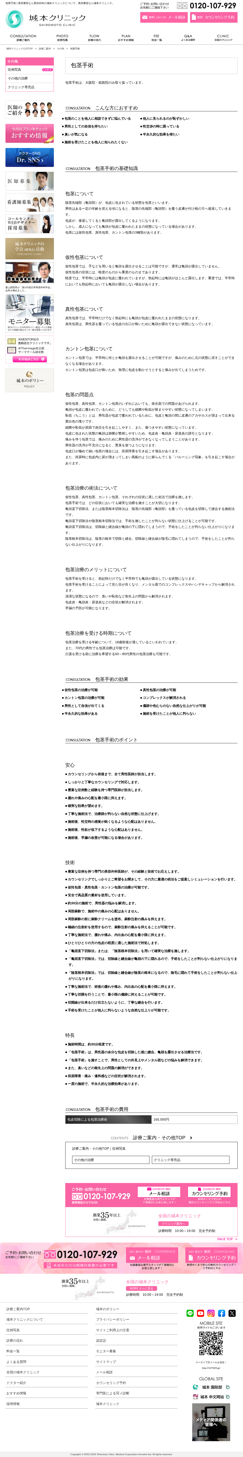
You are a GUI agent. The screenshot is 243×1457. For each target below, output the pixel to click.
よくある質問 (189, 39)
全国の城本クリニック (23, 1372)
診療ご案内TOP (18, 1309)
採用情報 (13, 1404)
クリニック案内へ (173, 1223)
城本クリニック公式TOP (19, 48)
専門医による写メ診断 (112, 1393)
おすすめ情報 (126, 39)
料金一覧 (157, 39)
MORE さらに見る (141, 1288)
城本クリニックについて (24, 1319)
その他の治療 (84, 1160)
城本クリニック (107, 1404)
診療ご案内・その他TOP (161, 1137)
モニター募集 (106, 1351)
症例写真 (62, 39)
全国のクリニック (221, 39)
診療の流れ (94, 39)
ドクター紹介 (16, 1383)
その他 (60, 48)
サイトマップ (106, 1362)
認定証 (101, 1340)
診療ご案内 (25, 39)
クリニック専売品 (167, 1160)
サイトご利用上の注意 (112, 1330)
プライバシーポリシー (112, 1319)
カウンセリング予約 (111, 1383)
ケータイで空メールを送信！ (211, 1362)
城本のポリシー (107, 1309)
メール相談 (104, 1372)
